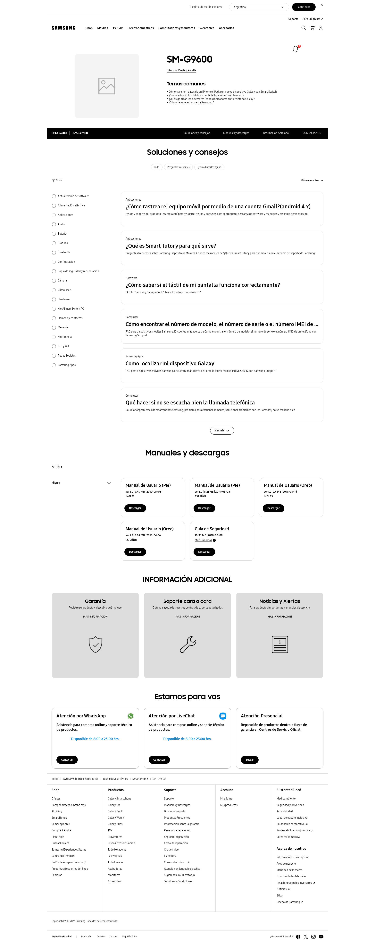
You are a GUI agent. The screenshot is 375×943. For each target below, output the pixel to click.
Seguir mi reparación (176, 837)
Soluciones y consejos (197, 133)
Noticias (282, 889)
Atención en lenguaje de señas (182, 868)
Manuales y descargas (236, 133)
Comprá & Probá (61, 830)
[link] (295, 49)
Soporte (169, 798)
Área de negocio (286, 863)
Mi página (226, 798)
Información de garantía (181, 70)
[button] (222, 209)
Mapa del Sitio (129, 936)
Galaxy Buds (115, 824)
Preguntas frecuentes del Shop (70, 868)
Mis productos (229, 805)
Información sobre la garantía (181, 824)
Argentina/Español (62, 936)
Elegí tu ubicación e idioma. (206, 7)
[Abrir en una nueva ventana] (298, 936)
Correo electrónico (175, 862)
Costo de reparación (176, 843)
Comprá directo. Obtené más (69, 805)
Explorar (57, 875)
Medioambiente (286, 798)
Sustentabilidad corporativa (294, 830)
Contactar (67, 759)
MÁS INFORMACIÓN (95, 616)
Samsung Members (63, 856)
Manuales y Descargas (177, 805)
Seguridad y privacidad (290, 805)
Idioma (56, 483)
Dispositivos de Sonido (121, 843)
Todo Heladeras (117, 849)
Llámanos (170, 856)
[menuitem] (89, 28)
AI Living (57, 811)
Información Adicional (275, 133)
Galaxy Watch (116, 817)
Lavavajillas (115, 856)
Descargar (135, 508)
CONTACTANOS (312, 133)
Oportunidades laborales (291, 876)
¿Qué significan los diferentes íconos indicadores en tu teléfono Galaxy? (212, 99)
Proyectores (115, 837)
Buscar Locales (60, 843)
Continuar (304, 7)
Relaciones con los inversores (294, 883)
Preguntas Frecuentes (177, 817)
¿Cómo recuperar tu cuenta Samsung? (191, 102)
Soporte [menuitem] (293, 19)
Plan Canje (58, 837)
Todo (156, 167)
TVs (110, 830)
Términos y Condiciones (178, 881)
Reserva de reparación (177, 830)
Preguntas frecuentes (178, 167)
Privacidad (86, 936)
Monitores (114, 875)
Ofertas (56, 798)
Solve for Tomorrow (288, 837)
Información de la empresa (292, 857)
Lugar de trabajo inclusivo (292, 817)
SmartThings (59, 817)
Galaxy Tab (114, 805)
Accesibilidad (285, 811)
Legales (113, 936)
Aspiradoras (115, 868)
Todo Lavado (115, 862)
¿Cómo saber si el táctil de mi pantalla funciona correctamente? (206, 95)
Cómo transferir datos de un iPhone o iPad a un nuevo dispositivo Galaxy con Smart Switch (223, 91)
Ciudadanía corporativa (291, 824)
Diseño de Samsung (289, 902)
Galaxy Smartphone (119, 798)
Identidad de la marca (289, 870)
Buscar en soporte (174, 811)
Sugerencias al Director (178, 875)
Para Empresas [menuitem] (311, 19)
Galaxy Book (115, 811)
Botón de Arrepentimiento (68, 862)
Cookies (101, 936)
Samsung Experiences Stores (69, 849)
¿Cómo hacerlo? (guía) (209, 167)
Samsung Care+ (61, 824)
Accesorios (114, 881)
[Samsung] (63, 28)
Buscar (250, 759)
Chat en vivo (171, 849)
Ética (280, 895)
